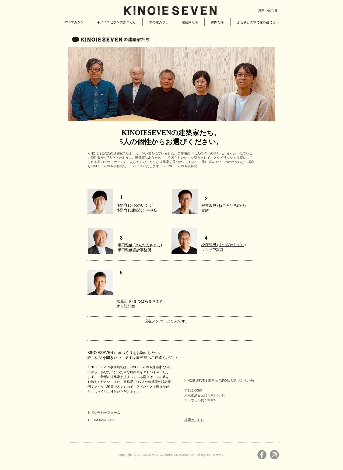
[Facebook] (261, 454)
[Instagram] (274, 454)
